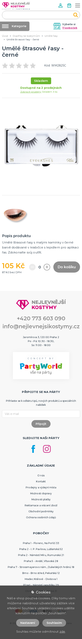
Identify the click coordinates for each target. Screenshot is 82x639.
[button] (61, 5)
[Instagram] (47, 449)
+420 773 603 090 (41, 318)
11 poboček (69, 27)
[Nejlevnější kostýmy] (16, 6)
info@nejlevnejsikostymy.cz (41, 326)
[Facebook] (33, 449)
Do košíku (67, 267)
